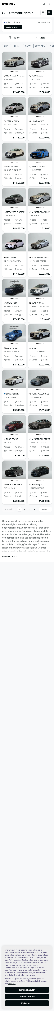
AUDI (6, 46)
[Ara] (44, 4)
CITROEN (40, 46)
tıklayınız (12, 983)
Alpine (17, 46)
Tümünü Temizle (44, 22)
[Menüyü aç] (49, 4)
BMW (27, 46)
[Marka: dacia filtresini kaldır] (19, 27)
